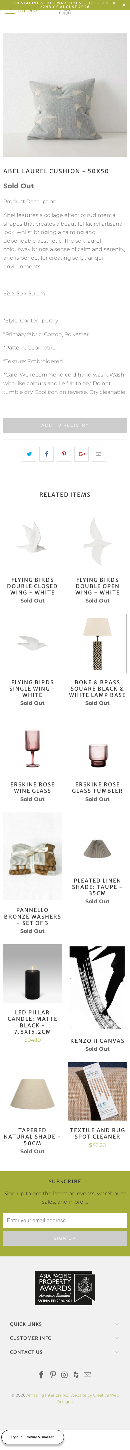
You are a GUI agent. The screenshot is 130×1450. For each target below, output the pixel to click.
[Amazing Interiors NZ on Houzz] (76, 1375)
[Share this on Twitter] (29, 454)
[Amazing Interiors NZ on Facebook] (42, 1375)
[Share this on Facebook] (46, 454)
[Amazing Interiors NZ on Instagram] (65, 1375)
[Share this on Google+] (81, 454)
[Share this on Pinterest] (64, 454)
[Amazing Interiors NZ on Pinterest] (53, 1375)
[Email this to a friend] (99, 454)
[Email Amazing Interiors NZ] (88, 1375)
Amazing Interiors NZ (47, 1395)
